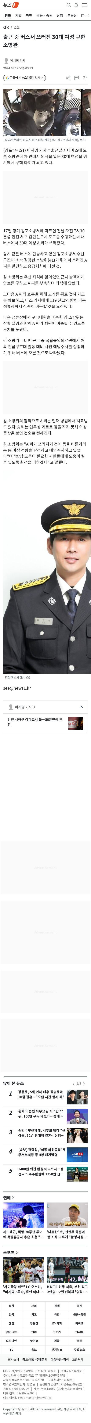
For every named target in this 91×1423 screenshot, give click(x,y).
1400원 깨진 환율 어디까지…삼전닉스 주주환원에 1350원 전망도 (40, 1174)
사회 (34, 1306)
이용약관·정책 (60, 1360)
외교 (34, 1314)
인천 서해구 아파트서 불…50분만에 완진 (35, 722)
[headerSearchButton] (69, 4)
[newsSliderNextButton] (84, 1083)
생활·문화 (11, 1332)
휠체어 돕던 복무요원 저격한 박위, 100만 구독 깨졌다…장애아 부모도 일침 (40, 1116)
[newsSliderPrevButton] (73, 1083)
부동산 (34, 1323)
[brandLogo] (11, 4)
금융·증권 (79, 1314)
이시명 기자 (17, 61)
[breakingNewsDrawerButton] (76, 4)
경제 (57, 1306)
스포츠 (9, 1252)
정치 (11, 1306)
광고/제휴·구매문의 (34, 1360)
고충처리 (77, 1360)
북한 (57, 1314)
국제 (79, 1306)
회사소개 (13, 1360)
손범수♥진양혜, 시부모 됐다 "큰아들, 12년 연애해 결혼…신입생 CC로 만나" (41, 1135)
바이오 (79, 1323)
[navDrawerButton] (84, 4)
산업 (11, 1323)
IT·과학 (57, 1323)
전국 (6, 27)
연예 (7, 1198)
